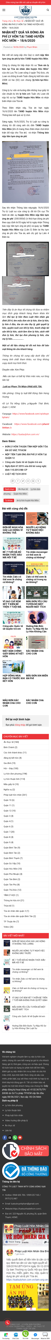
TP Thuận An (10, 921)
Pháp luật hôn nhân (13, 795)
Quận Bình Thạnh (11, 858)
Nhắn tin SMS (45, 1338)
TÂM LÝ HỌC (9, 895)
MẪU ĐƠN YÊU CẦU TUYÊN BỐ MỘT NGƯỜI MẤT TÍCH (28, 1008)
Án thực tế (8, 742)
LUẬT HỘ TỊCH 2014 (15, 474)
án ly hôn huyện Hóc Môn (28, 500)
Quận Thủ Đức (10, 890)
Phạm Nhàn (32, 47)
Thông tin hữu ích (12, 900)
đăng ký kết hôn (11, 758)
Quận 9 (7, 842)
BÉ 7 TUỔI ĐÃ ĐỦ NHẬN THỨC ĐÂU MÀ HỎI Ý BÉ (28, 961)
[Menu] (4, 9)
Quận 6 (7, 826)
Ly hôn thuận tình (12, 779)
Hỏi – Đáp (8, 768)
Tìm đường (5, 1338)
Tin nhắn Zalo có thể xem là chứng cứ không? (28, 980)
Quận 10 (7, 800)
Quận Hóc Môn (11, 869)
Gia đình (7, 763)
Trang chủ (6, 21)
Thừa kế (7, 905)
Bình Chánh (9, 747)
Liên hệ (8, 1130)
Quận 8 (7, 837)
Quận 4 (7, 821)
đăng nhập (20, 725)
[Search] (48, 10)
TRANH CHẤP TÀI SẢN (25, 1329)
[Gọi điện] (25, 1334)
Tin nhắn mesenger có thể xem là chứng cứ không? (27, 970)
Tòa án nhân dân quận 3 (15, 911)
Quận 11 (7, 805)
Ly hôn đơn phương (13, 773)
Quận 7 (7, 832)
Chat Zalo (15, 1338)
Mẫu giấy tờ (9, 784)
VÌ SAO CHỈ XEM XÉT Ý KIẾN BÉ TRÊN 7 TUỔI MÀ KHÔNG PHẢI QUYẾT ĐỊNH (29, 999)
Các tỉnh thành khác (13, 752)
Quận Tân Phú (10, 884)
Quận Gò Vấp (10, 863)
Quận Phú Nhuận (11, 874)
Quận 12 (7, 810)
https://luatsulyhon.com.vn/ (25, 434)
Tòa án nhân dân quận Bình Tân (18, 916)
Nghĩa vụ (8, 789)
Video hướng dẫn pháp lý (16, 1120)
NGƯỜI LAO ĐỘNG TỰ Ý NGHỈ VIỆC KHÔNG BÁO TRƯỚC (28, 952)
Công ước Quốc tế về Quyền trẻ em (28, 1016)
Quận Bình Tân (10, 847)
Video (6, 927)
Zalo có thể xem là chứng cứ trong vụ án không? (29, 989)
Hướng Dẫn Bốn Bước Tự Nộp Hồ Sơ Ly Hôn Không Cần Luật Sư (29, 1027)
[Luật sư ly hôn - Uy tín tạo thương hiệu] (25, 12)
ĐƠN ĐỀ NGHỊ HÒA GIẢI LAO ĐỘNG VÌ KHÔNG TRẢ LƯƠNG (28, 942)
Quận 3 (7, 816)
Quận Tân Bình (10, 879)
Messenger (35, 1338)
